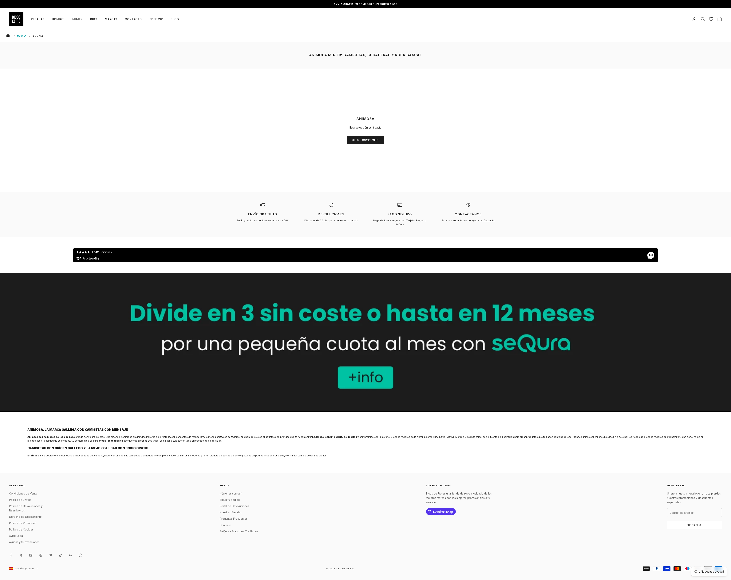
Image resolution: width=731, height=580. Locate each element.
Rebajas (37, 19)
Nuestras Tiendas (231, 512)
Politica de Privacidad (22, 523)
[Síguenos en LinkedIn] (70, 555)
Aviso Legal (16, 535)
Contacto (133, 19)
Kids (93, 19)
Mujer (77, 19)
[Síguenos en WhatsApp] (80, 555)
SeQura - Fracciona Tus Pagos (239, 531)
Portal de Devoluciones (234, 506)
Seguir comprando (365, 139)
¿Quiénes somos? (231, 493)
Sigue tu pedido (230, 499)
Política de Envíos (20, 499)
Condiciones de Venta (23, 493)
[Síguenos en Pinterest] (51, 555)
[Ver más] (365, 342)
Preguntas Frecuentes (233, 518)
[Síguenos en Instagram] (31, 555)
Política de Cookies (21, 529)
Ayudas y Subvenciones (24, 542)
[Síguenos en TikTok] (60, 555)
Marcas (111, 19)
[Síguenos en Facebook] (11, 555)
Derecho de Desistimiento (25, 516)
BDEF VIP (156, 19)
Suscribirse (694, 524)
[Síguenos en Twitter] (21, 555)
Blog (175, 19)
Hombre (58, 19)
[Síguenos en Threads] (41, 555)
